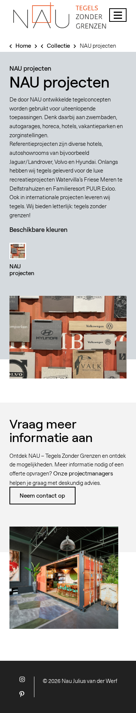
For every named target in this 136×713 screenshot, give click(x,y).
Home (23, 45)
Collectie (58, 45)
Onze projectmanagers (83, 473)
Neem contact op (42, 495)
